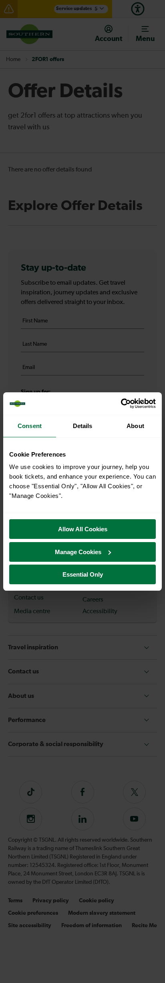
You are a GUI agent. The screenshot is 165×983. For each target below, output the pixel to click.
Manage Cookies (78, 552)
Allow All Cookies (82, 529)
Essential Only (82, 574)
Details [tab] (83, 425)
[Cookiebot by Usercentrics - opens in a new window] (121, 403)
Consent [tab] (30, 425)
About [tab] (135, 425)
